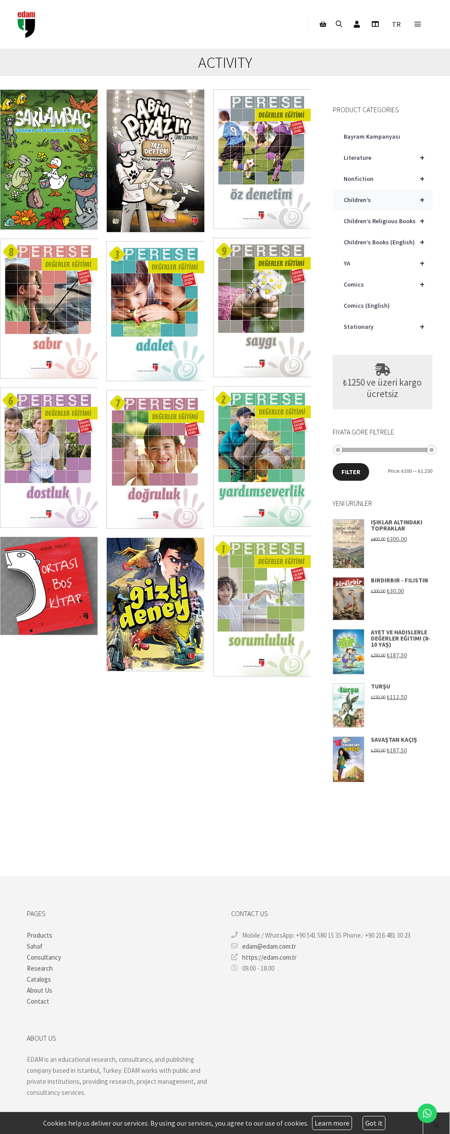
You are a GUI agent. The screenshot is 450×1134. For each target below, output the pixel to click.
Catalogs (39, 979)
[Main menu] (418, 24)
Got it (374, 1123)
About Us (39, 990)
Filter (350, 472)
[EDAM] (26, 24)
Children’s (384, 199)
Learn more (332, 1123)
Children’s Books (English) (384, 241)
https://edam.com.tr (269, 957)
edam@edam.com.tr (269, 946)
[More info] (375, 24)
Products (39, 935)
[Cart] (323, 24)
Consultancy (44, 957)
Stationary (384, 326)
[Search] (339, 24)
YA (384, 263)
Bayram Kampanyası (372, 136)
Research (40, 968)
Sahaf (35, 946)
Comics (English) (367, 305)
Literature (384, 157)
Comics (384, 284)
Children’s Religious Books (384, 220)
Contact (38, 1001)
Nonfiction (384, 178)
